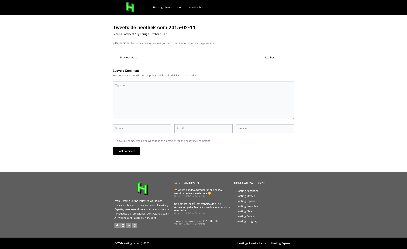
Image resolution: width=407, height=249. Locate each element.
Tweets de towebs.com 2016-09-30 (196, 221)
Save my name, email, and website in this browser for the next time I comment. (163, 141)
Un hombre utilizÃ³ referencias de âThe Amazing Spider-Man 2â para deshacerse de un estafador (202, 207)
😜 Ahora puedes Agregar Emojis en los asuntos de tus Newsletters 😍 (198, 191)
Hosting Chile (244, 211)
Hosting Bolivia (245, 216)
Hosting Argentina (247, 191)
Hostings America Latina (167, 7)
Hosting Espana (198, 7)
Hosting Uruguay (246, 221)
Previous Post (127, 57)
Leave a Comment (123, 34)
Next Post (271, 57)
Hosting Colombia (247, 206)
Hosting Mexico (245, 196)
